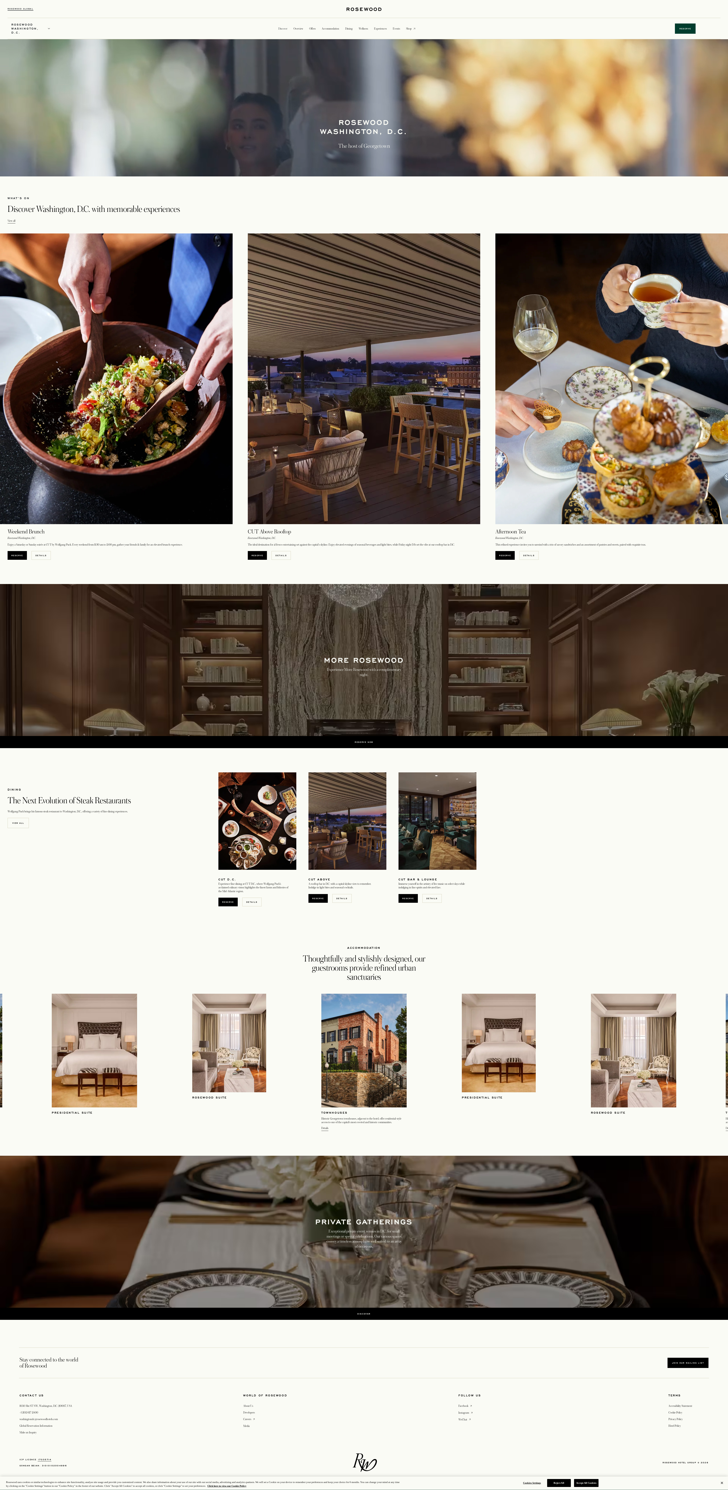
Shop (409, 28)
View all (11, 220)
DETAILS (43, 555)
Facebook (465, 1405)
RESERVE (19, 555)
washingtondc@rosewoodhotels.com (39, 1419)
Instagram (465, 1412)
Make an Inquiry (28, 1432)
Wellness (363, 28)
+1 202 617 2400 (29, 1412)
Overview (298, 28)
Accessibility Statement (680, 1405)
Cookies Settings (532, 1482)
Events (396, 28)
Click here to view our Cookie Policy (226, 1486)
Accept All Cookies (586, 1482)
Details (324, 1128)
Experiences (380, 28)
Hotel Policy (674, 1425)
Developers (249, 1412)
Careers (249, 1419)
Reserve (408, 898)
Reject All (559, 1482)
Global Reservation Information (36, 1425)
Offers (312, 28)
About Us (248, 1405)
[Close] (722, 1483)
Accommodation (330, 28)
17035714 (44, 1459)
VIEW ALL (18, 823)
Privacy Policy (675, 1419)
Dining (349, 28)
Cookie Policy (675, 1412)
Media (246, 1425)
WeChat (464, 1419)
